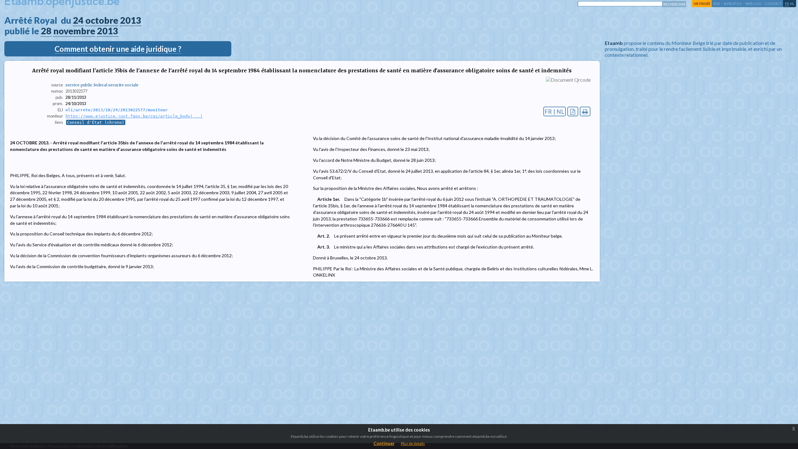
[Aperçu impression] (585, 111)
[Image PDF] (572, 111)
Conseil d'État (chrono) (95, 122)
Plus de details (413, 443)
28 (46, 31)
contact (773, 4)
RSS (717, 4)
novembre (74, 31)
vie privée (702, 4)
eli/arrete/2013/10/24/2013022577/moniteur (116, 110)
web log (753, 4)
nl (792, 4)
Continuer (384, 443)
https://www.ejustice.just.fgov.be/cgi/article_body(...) (134, 116)
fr (787, 4)
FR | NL (555, 111)
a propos (733, 4)
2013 (130, 20)
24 (78, 20)
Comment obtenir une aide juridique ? (118, 48)
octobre (101, 20)
